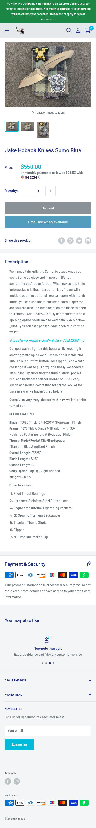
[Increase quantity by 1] (50, 191)
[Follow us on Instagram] (17, 781)
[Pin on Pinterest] (70, 240)
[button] (56, 175)
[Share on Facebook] (61, 240)
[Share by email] (88, 240)
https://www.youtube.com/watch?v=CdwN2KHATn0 (46, 340)
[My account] (78, 30)
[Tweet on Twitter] (79, 240)
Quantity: (11, 191)
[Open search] (69, 30)
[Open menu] (7, 30)
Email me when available (48, 222)
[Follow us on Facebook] (8, 781)
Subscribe (19, 744)
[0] (87, 30)
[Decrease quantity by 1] (26, 191)
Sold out (48, 208)
